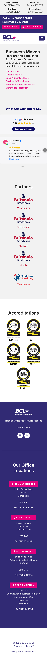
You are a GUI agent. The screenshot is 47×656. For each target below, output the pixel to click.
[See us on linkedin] (27, 435)
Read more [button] (14, 159)
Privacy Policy (16, 651)
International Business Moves (20, 84)
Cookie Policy (30, 651)
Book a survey (33, 27)
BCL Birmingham (24, 585)
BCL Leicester (24, 518)
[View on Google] (5, 142)
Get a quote (11, 27)
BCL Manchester (25, 484)
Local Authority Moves (17, 78)
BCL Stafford (24, 551)
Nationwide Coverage (15, 21)
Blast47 (30, 646)
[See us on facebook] (20, 435)
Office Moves (12, 71)
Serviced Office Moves (17, 81)
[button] (2, 150)
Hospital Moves (14, 74)
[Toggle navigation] (42, 38)
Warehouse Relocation (17, 87)
